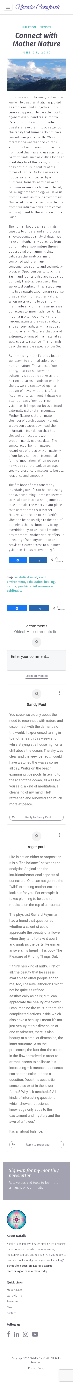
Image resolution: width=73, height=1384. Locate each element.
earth (43, 577)
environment (16, 582)
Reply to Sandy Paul (38, 817)
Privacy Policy (36, 1368)
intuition (29, 27)
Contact (11, 1313)
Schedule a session (19, 1265)
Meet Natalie (14, 1289)
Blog (9, 1307)
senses (45, 27)
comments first (46, 631)
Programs (12, 1301)
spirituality (14, 590)
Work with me (15, 1295)
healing (49, 582)
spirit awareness (42, 586)
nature (11, 586)
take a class (32, 1271)
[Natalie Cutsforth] (38, 7)
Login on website (37, 676)
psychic (23, 586)
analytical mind (26, 577)
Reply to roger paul (38, 1144)
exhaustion (35, 582)
